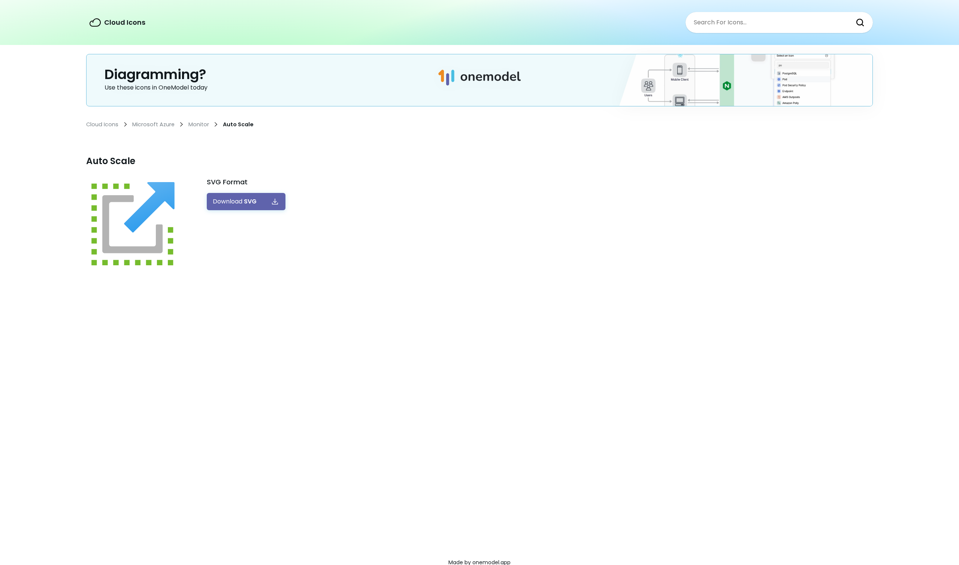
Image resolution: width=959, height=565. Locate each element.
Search (860, 22)
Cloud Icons (124, 22)
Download (235, 201)
